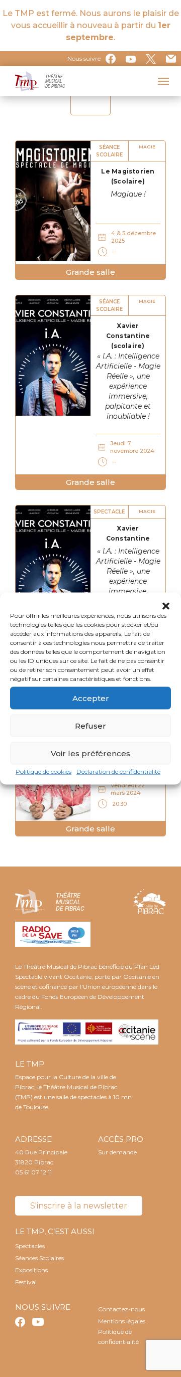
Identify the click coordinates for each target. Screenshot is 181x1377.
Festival (26, 1282)
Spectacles (30, 1246)
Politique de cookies (43, 771)
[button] (166, 605)
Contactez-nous (121, 1309)
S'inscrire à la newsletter (78, 1206)
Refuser (90, 725)
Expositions (31, 1270)
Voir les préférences (90, 753)
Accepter (90, 698)
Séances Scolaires (39, 1258)
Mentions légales (121, 1321)
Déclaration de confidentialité (118, 771)
